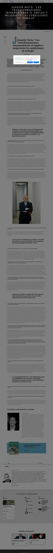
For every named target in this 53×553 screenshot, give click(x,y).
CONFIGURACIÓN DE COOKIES (19, 62)
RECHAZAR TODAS (30, 62)
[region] (26, 59)
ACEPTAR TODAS (36, 62)
